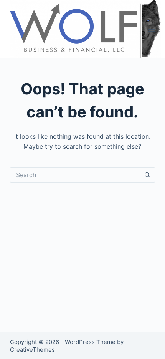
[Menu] (151, 29)
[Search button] (147, 175)
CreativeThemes (32, 349)
